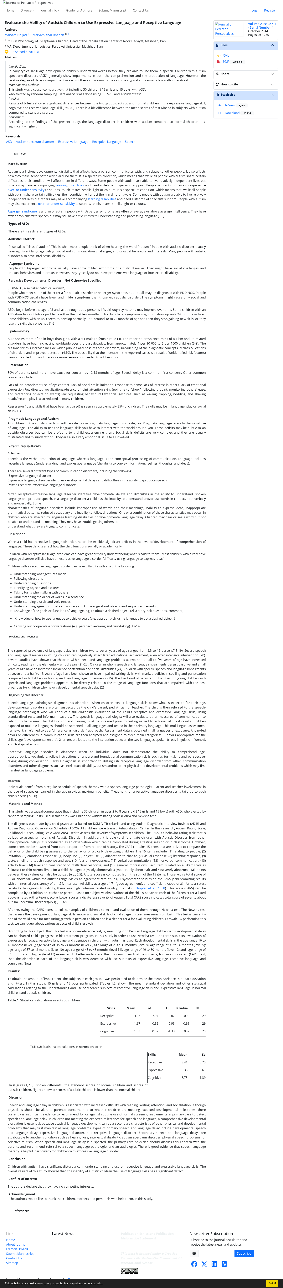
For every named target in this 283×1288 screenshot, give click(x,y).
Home (10, 10)
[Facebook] (194, 1265)
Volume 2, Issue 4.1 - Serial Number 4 (262, 26)
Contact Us (141, 10)
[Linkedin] (214, 1265)
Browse (26, 10)
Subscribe (244, 1253)
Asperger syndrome (22, 211)
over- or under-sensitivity (26, 190)
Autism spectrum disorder (35, 142)
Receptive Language (106, 142)
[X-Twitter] (204, 1265)
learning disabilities (70, 185)
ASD (9, 142)
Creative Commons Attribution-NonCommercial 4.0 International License (151, 1258)
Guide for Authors (79, 10)
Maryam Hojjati (16, 35)
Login (256, 10)
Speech (130, 142)
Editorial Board (17, 1249)
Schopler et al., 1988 (149, 888)
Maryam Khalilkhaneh (48, 35)
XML (225, 55)
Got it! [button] (272, 1283)
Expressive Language (73, 142)
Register (270, 10)
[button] (104, 1284)
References (20, 1211)
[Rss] (224, 1265)
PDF (232, 62)
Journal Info (48, 10)
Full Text (19, 154)
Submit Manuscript (112, 10)
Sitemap (12, 1263)
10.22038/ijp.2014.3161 (26, 52)
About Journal (16, 1244)
